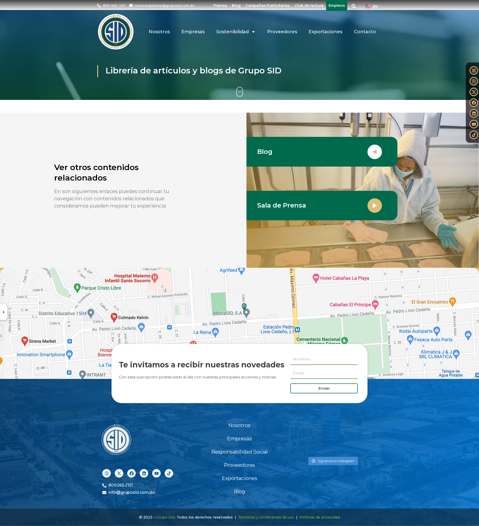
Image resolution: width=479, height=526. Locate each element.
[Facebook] (474, 102)
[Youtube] (474, 124)
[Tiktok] (474, 135)
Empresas (193, 31)
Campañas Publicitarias (267, 5)
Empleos (337, 5)
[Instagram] (474, 81)
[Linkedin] (474, 113)
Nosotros (159, 31)
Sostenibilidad (232, 31)
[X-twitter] (474, 92)
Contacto (365, 31)
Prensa (220, 5)
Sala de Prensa (281, 205)
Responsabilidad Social (239, 452)
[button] (354, 6)
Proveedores (282, 31)
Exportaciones (325, 31)
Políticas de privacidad (319, 517)
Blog (236, 5)
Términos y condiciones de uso (266, 517)
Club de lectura (309, 5)
